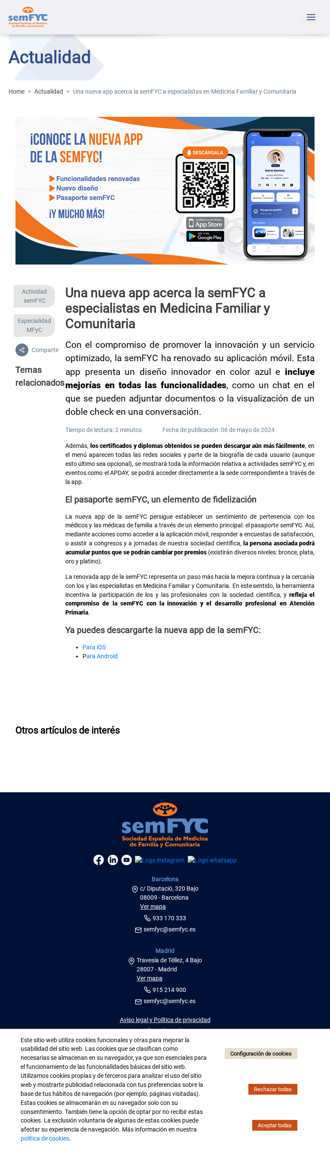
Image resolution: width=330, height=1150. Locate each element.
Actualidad (48, 91)
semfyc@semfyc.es (170, 929)
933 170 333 (169, 918)
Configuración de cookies (261, 1053)
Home (16, 91)
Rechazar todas (273, 1089)
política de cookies (45, 1138)
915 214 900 (169, 989)
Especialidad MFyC (34, 325)
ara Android (102, 656)
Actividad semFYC (34, 296)
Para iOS (94, 647)
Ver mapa (153, 906)
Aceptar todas (275, 1125)
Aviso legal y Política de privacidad (165, 1019)
